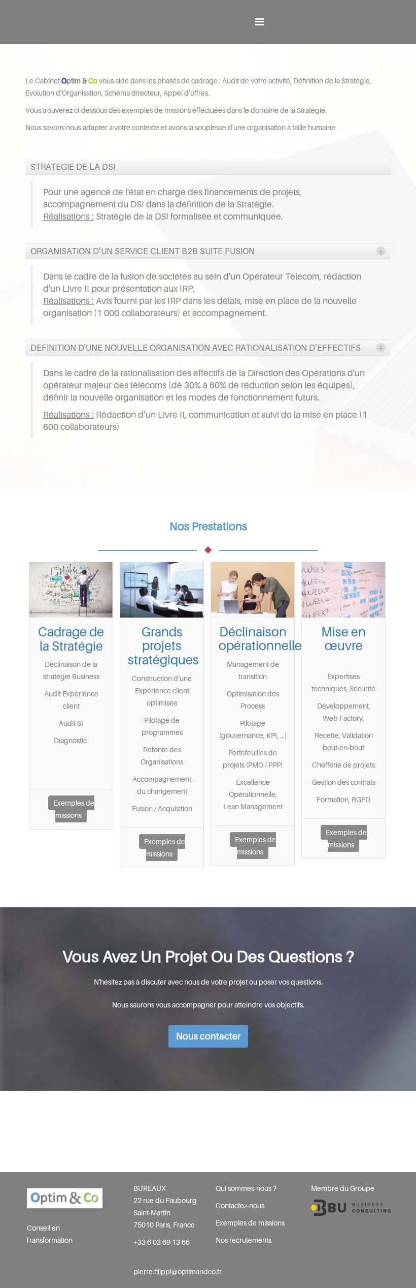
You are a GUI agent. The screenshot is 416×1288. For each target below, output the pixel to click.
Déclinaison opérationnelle (260, 639)
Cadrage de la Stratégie (71, 639)
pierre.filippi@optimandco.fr (177, 1271)
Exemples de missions (73, 809)
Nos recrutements (243, 1240)
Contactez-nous (240, 1205)
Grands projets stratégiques (163, 645)
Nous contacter (208, 1036)
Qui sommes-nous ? (246, 1188)
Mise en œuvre (343, 639)
